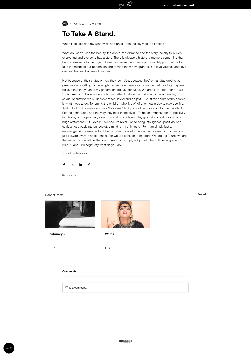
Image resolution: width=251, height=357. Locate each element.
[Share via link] (89, 164)
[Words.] (125, 214)
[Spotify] (118, 316)
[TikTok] (125, 316)
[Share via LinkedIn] (80, 164)
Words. (110, 234)
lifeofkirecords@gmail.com (130, 327)
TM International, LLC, (132, 322)
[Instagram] (132, 316)
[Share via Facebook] (64, 164)
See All (202, 194)
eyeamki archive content (76, 152)
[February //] (70, 214)
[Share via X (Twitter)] (72, 164)
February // (57, 234)
